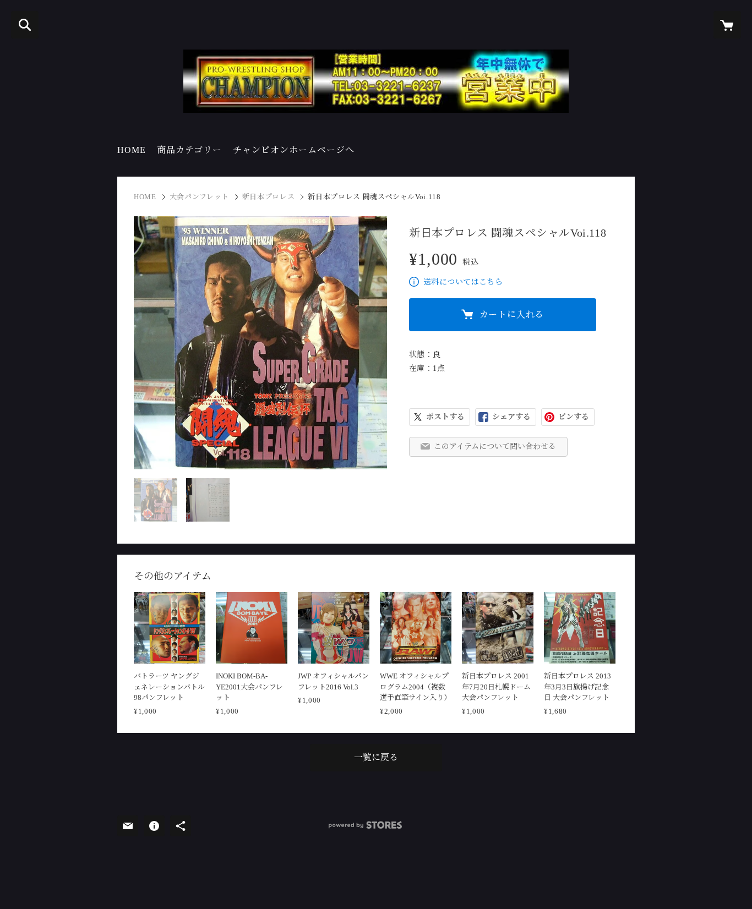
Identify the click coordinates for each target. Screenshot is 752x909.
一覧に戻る (376, 757)
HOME (131, 150)
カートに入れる (511, 314)
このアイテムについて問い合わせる (495, 446)
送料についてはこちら (463, 282)
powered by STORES (365, 825)
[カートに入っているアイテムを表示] (727, 25)
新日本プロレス (268, 197)
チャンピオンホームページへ (294, 150)
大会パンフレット (199, 197)
